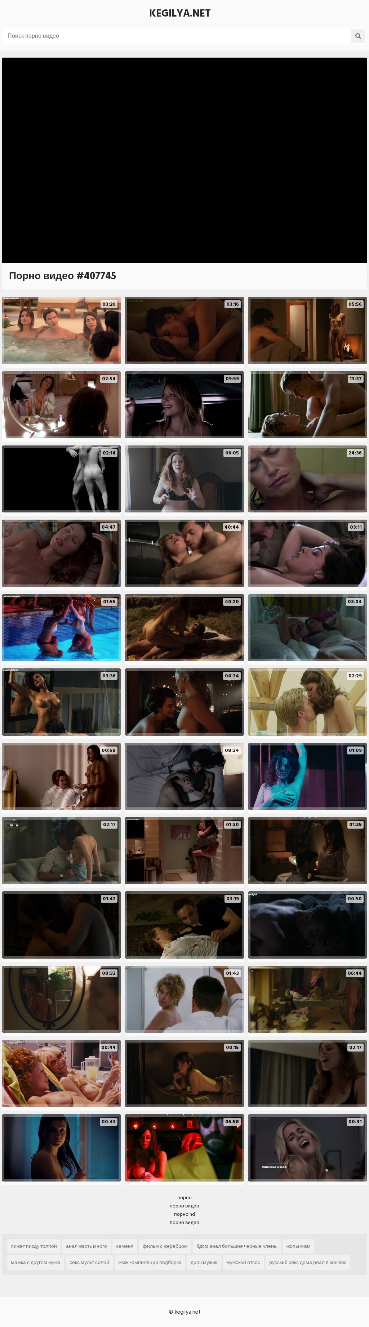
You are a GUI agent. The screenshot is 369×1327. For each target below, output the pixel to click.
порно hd (184, 1214)
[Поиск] (358, 36)
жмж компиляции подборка (150, 1262)
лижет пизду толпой (34, 1246)
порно (184, 1197)
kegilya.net (180, 13)
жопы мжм (298, 1246)
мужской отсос (243, 1262)
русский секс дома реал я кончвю (308, 1262)
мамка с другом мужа (36, 1262)
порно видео (184, 1206)
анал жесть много (86, 1246)
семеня (125, 1246)
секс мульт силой (89, 1262)
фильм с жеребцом (165, 1246)
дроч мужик (204, 1262)
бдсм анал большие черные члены (237, 1246)
